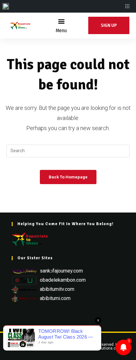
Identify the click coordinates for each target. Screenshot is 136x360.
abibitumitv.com (57, 289)
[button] (61, 21)
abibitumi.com (55, 298)
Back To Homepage (68, 177)
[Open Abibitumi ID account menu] (127, 6)
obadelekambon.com (63, 280)
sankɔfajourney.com (61, 271)
